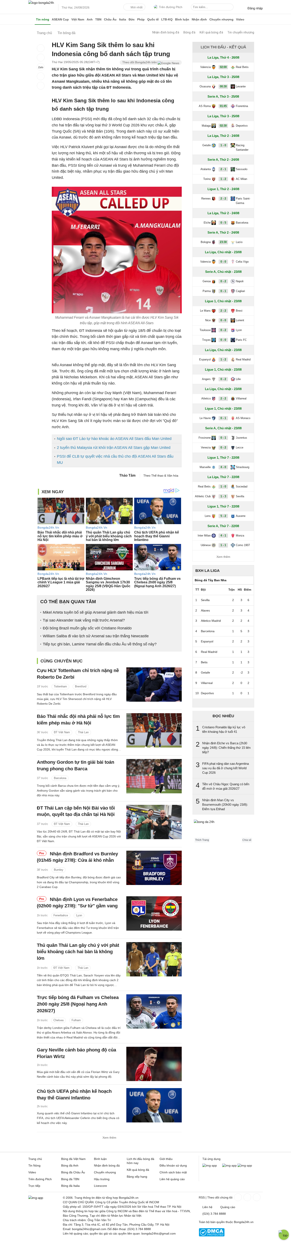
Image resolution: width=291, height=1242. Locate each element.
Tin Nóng (34, 1165)
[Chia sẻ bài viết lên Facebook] (41, 48)
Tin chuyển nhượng (240, 32)
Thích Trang (202, 840)
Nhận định (199, 19)
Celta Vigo (242, 261)
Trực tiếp (34, 1185)
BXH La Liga (207, 570)
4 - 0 (223, 467)
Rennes (206, 198)
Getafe (206, 145)
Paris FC (241, 339)
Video (240, 19)
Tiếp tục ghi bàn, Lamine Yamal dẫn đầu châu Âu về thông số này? (100, 644)
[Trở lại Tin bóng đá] (41, 86)
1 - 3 (223, 496)
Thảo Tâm (127, 475)
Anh (90, 19)
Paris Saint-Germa (243, 201)
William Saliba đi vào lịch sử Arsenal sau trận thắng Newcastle (96, 636)
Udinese (206, 545)
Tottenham (60, 686)
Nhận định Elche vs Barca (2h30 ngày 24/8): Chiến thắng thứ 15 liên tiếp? (226, 747)
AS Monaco (243, 418)
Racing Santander (242, 147)
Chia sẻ (246, 840)
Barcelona (60, 778)
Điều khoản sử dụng (173, 1165)
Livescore (100, 1185)
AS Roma (205, 106)
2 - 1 (223, 169)
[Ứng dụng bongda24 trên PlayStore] (229, 1165)
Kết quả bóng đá (211, 32)
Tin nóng (42, 19)
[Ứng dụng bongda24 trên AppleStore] (245, 1165)
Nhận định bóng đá (165, 32)
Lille (238, 379)
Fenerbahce (60, 915)
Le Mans (205, 310)
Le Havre (205, 418)
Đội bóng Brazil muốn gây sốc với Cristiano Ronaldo (87, 628)
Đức (132, 19)
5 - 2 (223, 516)
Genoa (207, 281)
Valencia (205, 67)
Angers (206, 379)
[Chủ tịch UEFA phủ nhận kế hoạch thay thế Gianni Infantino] (154, 1105)
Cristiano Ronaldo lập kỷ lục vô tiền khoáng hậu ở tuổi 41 (223, 729)
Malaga (206, 125)
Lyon (79, 915)
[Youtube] (256, 1197)
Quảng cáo (227, 1207)
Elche (207, 222)
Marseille (205, 467)
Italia (122, 19)
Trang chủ (35, 1159)
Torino (207, 179)
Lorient (240, 320)
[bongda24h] (31, 19)
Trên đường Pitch (170, 7)
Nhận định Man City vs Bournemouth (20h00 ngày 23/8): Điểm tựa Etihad (225, 804)
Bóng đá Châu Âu (73, 1172)
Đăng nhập (255, 8)
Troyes (206, 339)
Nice (208, 320)
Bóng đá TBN (70, 1179)
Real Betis (242, 67)
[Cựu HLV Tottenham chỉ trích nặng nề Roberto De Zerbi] (154, 684)
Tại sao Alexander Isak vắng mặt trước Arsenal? (84, 620)
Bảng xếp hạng (137, 1176)
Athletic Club (203, 496)
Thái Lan (83, 732)
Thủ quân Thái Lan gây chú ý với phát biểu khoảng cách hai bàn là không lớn (78, 952)
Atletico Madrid (211, 620)
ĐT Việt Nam (62, 732)
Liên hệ (207, 1207)
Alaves (205, 610)
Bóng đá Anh (69, 1165)
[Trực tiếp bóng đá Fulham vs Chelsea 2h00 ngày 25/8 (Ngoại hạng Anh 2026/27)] (154, 1011)
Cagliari (240, 291)
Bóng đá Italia (70, 1185)
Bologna (206, 242)
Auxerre (240, 516)
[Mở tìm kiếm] (231, 8)
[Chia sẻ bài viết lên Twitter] (41, 57)
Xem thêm (109, 1137)
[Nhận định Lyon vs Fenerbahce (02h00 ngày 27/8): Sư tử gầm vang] (154, 913)
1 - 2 (223, 179)
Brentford (80, 686)
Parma (207, 291)
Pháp (141, 19)
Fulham (76, 1020)
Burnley (58, 869)
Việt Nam (77, 19)
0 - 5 (223, 222)
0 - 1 (223, 291)
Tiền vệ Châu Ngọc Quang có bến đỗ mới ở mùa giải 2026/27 (225, 786)
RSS (202, 1197)
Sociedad (241, 486)
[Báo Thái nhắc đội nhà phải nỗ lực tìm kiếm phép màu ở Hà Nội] (154, 730)
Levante (241, 86)
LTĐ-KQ (167, 19)
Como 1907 (243, 545)
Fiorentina (242, 106)
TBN (98, 19)
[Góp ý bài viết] (41, 76)
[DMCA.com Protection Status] (212, 1235)
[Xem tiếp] (223, 702)
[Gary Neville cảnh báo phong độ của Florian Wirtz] (154, 1064)
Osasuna (205, 86)
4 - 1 (223, 535)
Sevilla (240, 496)
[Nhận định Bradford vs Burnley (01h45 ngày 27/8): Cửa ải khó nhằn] (154, 868)
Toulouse (205, 330)
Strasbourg (242, 467)
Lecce (239, 447)
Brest (239, 310)
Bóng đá (189, 32)
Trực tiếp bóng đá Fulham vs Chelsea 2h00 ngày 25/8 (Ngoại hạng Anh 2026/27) (78, 1004)
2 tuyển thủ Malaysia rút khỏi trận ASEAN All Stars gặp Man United (113, 447)
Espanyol (205, 359)
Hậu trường (101, 1179)
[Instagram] (247, 1197)
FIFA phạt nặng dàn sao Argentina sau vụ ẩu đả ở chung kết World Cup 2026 (225, 768)
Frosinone (205, 437)
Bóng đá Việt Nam (73, 1159)
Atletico (206, 398)
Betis (204, 662)
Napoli (239, 281)
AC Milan (241, 179)
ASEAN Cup (60, 19)
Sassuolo (241, 169)
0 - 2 (223, 281)
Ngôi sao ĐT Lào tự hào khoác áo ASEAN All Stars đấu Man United (114, 439)
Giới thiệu (166, 1159)
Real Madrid (243, 359)
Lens (208, 516)
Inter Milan (204, 535)
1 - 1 (223, 545)
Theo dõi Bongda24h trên (140, 62)
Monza (240, 535)
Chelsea (58, 1020)
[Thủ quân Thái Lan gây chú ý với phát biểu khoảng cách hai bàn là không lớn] (154, 959)
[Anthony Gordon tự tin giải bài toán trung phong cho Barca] (154, 776)
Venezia (206, 447)
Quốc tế (153, 19)
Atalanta (205, 169)
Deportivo (242, 125)
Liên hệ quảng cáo (172, 1179)
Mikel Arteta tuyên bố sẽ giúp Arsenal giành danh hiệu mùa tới (95, 612)
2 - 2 (223, 198)
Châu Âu (110, 19)
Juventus (241, 437)
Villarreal (241, 398)
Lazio (239, 242)
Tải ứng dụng (211, 1159)
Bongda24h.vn (244, 1222)
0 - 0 (223, 261)
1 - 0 (223, 145)
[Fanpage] (237, 1197)
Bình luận (182, 19)
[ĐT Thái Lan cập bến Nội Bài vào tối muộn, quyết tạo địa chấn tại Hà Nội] (154, 822)
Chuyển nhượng (221, 19)
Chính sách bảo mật (173, 1172)
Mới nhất (137, 7)
